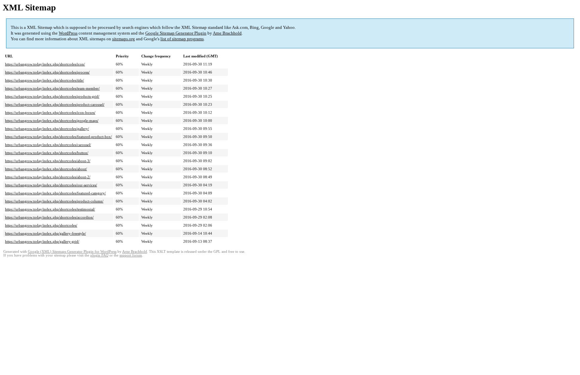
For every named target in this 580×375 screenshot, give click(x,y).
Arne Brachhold (227, 33)
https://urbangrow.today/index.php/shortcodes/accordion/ (49, 217)
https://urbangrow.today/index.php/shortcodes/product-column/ (54, 201)
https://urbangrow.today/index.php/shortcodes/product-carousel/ (54, 104)
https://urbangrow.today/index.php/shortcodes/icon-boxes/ (50, 112)
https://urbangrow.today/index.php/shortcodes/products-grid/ (52, 96)
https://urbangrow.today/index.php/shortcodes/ (41, 225)
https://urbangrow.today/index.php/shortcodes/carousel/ (48, 145)
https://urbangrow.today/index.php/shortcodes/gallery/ (47, 129)
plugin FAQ (99, 255)
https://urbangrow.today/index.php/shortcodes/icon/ (45, 64)
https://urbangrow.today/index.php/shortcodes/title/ (44, 80)
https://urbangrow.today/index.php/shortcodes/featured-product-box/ (58, 137)
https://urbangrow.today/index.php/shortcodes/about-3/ (47, 161)
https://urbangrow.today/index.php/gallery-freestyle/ (45, 233)
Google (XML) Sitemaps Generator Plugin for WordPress (72, 251)
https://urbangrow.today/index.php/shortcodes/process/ (47, 72)
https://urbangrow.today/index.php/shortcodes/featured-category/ (55, 193)
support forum (130, 255)
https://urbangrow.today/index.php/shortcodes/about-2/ (47, 177)
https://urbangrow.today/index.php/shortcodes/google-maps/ (51, 121)
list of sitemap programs (182, 38)
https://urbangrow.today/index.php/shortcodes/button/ (46, 153)
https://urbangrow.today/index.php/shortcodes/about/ (46, 169)
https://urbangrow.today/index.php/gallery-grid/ (42, 241)
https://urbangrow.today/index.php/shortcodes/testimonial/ (50, 209)
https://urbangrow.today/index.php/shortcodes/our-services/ (51, 185)
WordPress (68, 33)
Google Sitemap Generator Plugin (175, 33)
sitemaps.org (123, 38)
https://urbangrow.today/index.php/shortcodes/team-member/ (52, 88)
